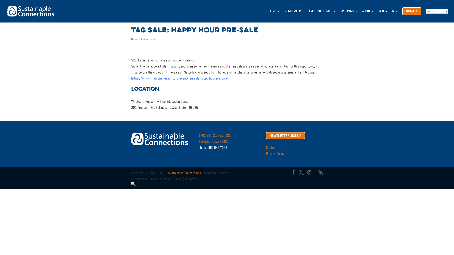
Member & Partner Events (143, 39)
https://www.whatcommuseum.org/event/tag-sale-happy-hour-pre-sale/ (179, 78)
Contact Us (273, 147)
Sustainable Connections (184, 173)
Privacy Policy (275, 153)
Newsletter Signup (285, 135)
